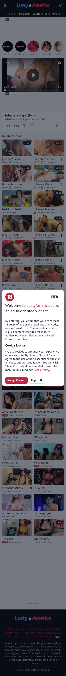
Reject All (37, 380)
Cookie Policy (41, 370)
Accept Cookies (16, 380)
